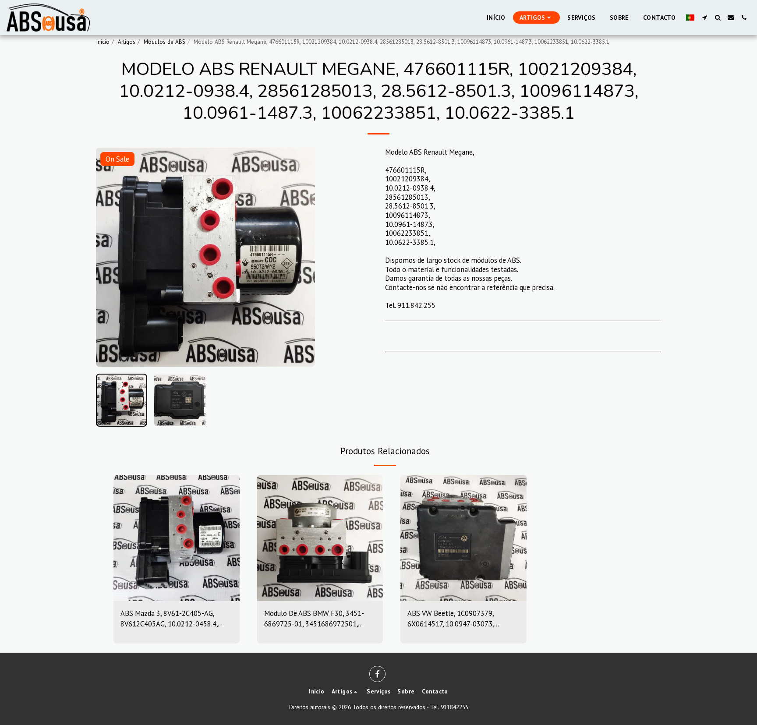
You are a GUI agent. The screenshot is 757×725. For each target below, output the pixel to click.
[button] (704, 17)
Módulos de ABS (164, 42)
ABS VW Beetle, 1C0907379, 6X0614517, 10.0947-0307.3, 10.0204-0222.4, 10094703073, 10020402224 (455, 619)
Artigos (126, 42)
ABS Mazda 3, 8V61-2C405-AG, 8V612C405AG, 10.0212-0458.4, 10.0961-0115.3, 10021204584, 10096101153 (169, 619)
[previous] (110, 257)
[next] (301, 257)
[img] (176, 538)
